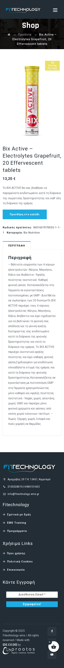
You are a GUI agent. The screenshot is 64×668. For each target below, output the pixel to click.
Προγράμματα (17, 531)
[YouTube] (51, 654)
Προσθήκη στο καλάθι (25, 214)
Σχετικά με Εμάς (19, 514)
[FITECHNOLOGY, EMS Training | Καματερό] (23, 9)
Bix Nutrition (32, 232)
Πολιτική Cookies (20, 561)
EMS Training (16, 522)
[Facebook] (51, 631)
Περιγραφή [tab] (16, 245)
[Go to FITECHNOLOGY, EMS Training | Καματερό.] (9, 35)
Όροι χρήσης (16, 553)
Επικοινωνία (16, 569)
